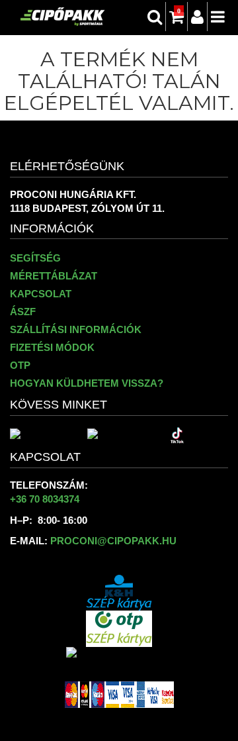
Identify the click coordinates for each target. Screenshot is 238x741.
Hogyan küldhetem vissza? (86, 383)
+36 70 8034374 (44, 499)
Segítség (35, 258)
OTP (20, 365)
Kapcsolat (40, 293)
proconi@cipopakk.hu (113, 540)
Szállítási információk (75, 329)
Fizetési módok (52, 347)
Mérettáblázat (53, 275)
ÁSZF (23, 311)
